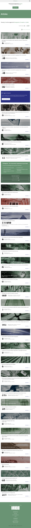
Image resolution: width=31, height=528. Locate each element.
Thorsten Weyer (16, 224)
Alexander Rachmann (13, 394)
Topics (16, 7)
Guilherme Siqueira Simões (11, 157)
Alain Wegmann (15, 295)
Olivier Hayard (18, 295)
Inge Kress (9, 86)
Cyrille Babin (8, 266)
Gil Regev (11, 295)
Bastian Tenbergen (6, 224)
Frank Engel (21, 394)
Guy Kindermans (9, 281)
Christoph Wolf (8, 438)
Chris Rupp (9, 408)
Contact (15, 516)
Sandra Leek (8, 452)
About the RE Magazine (15, 514)
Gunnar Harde (8, 338)
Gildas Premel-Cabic (9, 143)
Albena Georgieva (14, 72)
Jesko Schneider (18, 394)
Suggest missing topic (15, 521)
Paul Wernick (15, 324)
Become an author (15, 522)
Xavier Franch (16, 494)
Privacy (15, 525)
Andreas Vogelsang (11, 224)
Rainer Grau (8, 352)
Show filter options (21, 25)
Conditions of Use (19, 525)
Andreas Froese (20, 224)
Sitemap (10, 525)
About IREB (15, 513)
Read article (26, 44)
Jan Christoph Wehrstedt (25, 224)
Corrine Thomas (10, 72)
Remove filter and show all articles (26, 29)
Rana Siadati (11, 324)
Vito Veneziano (19, 324)
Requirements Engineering (15, 4)
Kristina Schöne (13, 408)
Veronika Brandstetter (4, 225)
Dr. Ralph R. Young (9, 423)
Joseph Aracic (8, 129)
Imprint (12, 525)
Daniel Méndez (12, 494)
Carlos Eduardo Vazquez (18, 157)
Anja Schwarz (12, 86)
